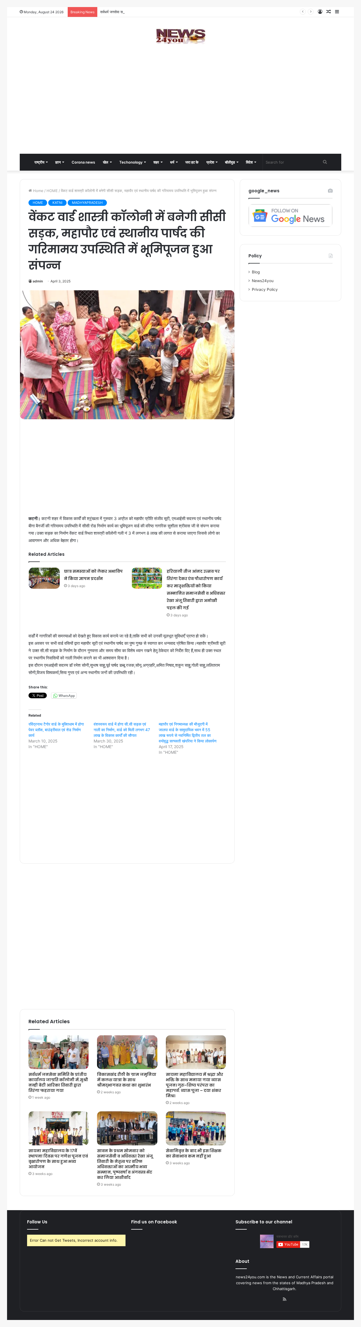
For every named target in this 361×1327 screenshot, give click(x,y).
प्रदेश (210, 162)
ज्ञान (58, 162)
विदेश (249, 162)
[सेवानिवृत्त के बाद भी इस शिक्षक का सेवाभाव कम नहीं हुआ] (196, 1128)
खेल (105, 162)
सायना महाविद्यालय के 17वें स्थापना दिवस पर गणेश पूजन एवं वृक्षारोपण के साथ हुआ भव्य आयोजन (58, 1159)
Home (37, 190)
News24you (263, 280)
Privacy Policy (265, 289)
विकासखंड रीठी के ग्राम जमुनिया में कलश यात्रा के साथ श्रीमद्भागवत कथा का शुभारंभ (126, 1080)
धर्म (172, 162)
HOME (52, 190)
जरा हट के (192, 162)
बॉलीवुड (230, 162)
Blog (256, 272)
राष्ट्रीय (39, 162)
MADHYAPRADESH (87, 202)
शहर (156, 162)
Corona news (83, 162)
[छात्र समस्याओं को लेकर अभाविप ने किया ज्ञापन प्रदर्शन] (44, 578)
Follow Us (37, 1222)
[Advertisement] (180, 108)
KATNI (57, 202)
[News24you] (180, 36)
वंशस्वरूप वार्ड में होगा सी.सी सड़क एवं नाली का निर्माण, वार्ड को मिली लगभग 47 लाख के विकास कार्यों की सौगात (122, 730)
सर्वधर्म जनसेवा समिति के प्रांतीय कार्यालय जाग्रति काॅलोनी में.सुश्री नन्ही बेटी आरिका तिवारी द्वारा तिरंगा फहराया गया (176, 12)
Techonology (130, 162)
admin (38, 281)
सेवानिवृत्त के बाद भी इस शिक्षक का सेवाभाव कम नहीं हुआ (193, 1153)
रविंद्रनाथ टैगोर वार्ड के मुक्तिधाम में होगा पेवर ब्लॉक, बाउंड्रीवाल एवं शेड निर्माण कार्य (56, 730)
